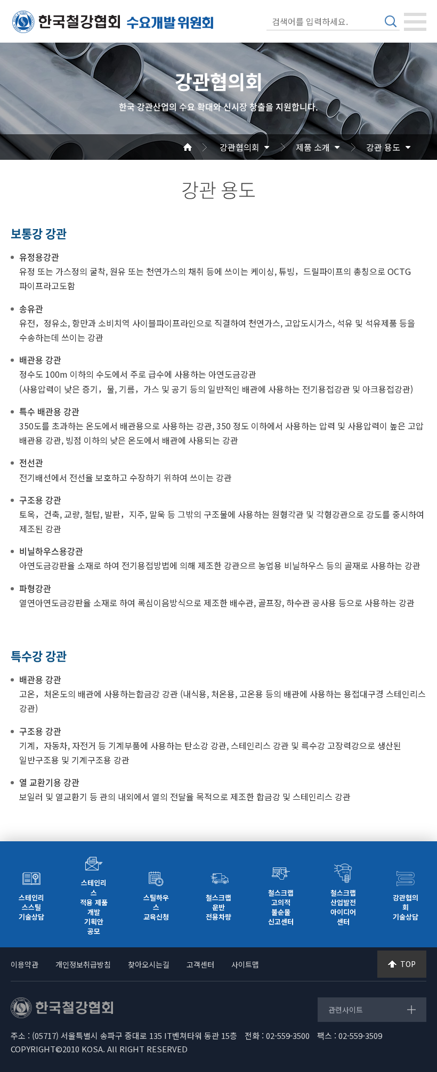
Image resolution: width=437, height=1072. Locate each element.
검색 (391, 21)
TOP (408, 964)
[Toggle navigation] (415, 22)
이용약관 (24, 964)
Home (200, 147)
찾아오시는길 (148, 964)
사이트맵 (245, 964)
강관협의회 (240, 147)
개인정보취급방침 (83, 964)
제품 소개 (313, 147)
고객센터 (200, 964)
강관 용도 (383, 147)
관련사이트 (345, 1009)
